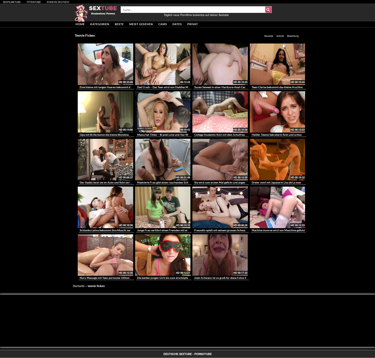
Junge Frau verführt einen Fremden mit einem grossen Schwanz (175, 230)
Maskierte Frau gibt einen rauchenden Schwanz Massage (171, 182)
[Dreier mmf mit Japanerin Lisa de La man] (277, 159)
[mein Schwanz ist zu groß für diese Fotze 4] (220, 255)
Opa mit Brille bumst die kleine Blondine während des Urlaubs (117, 134)
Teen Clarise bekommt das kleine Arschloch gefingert (284, 87)
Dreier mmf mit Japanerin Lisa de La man (276, 182)
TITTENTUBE (34, 1)
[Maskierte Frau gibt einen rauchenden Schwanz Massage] (163, 159)
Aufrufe (280, 35)
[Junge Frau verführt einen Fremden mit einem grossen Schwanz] (163, 207)
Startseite (79, 286)
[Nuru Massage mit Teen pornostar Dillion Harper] (105, 255)
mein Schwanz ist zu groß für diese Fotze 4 (220, 277)
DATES (177, 24)
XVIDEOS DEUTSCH (58, 1)
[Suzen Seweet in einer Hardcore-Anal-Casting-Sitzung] (220, 64)
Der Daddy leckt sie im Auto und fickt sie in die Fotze (111, 182)
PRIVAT (192, 24)
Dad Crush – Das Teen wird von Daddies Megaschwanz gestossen (176, 87)
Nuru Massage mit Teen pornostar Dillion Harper (109, 277)
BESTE (119, 24)
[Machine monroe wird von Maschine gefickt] (277, 207)
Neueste (268, 35)
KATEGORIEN (99, 24)
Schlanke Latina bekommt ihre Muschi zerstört (108, 230)
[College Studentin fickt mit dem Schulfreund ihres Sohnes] (220, 112)
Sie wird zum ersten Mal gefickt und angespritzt (223, 182)
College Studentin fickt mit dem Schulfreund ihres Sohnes (229, 134)
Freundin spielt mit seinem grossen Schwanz (221, 230)
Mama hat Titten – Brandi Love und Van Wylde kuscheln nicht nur (177, 134)
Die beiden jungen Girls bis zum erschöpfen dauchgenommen (174, 277)
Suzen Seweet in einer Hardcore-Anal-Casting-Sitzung (227, 87)
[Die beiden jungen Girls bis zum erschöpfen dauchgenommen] (163, 255)
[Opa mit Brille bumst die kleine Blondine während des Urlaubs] (105, 112)
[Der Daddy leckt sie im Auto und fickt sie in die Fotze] (105, 159)
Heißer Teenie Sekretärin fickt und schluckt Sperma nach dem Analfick (295, 134)
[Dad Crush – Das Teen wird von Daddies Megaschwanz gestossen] (163, 64)
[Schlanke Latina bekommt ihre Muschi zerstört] (105, 207)
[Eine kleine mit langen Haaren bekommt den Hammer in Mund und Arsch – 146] (105, 64)
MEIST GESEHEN (141, 24)
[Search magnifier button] (268, 9)
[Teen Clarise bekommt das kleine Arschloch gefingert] (277, 64)
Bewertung (293, 35)
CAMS (162, 24)
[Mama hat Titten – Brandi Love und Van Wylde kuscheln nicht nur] (163, 112)
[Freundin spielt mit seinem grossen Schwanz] (220, 207)
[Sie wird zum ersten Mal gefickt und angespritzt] (220, 159)
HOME (80, 24)
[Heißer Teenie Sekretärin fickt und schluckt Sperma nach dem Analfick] (277, 112)
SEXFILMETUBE (12, 1)
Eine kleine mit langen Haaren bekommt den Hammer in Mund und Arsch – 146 (128, 87)
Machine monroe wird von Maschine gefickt (278, 230)
